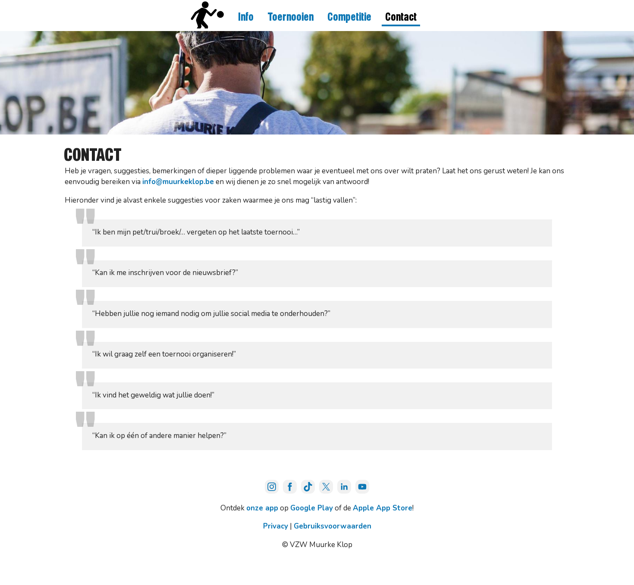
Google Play (311, 508)
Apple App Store (382, 508)
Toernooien (290, 17)
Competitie (349, 17)
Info (246, 17)
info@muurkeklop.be (178, 182)
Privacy (275, 526)
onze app (262, 508)
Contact (401, 17)
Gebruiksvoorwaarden (332, 526)
